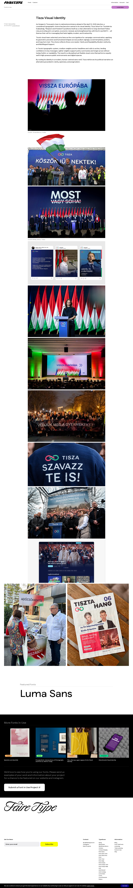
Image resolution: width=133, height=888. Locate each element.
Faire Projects (87, 846)
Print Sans (101, 852)
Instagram (86, 844)
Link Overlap (102, 872)
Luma (100, 875)
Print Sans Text (103, 853)
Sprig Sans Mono (103, 846)
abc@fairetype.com (88, 842)
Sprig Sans (102, 844)
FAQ (116, 852)
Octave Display (103, 850)
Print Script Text (103, 864)
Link (100, 868)
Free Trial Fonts (119, 844)
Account (122, 2)
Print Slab (101, 861)
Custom (35, 2)
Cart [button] (127, 2)
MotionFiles (12, 24)
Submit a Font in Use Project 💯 (24, 787)
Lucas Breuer (16, 25)
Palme (100, 879)
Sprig (100, 842)
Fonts (29, 2)
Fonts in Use (8, 7)
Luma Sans (120, 7)
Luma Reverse (103, 877)
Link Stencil (102, 870)
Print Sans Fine (103, 855)
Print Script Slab (103, 866)
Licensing (117, 846)
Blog (116, 842)
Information (114, 2)
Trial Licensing (119, 848)
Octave (101, 848)
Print (100, 857)
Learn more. (90, 886)
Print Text (101, 859)
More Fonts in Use (15, 722)
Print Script (102, 863)
